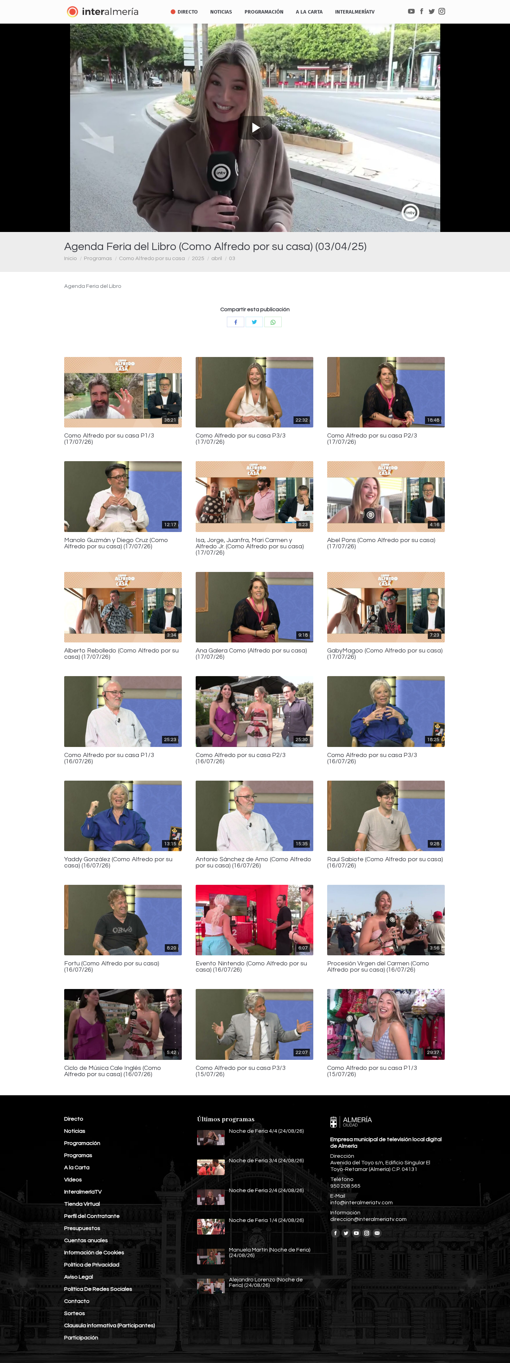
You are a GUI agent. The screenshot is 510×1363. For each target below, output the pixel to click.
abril (216, 258)
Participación (81, 1337)
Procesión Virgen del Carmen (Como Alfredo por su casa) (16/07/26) (378, 967)
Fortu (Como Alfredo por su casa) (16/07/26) (111, 967)
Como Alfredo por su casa (152, 258)
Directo (73, 1119)
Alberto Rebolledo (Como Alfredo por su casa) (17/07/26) (121, 654)
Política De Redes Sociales (98, 1289)
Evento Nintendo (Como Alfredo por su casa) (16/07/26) (251, 967)
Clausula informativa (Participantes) (109, 1325)
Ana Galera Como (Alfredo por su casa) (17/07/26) (251, 654)
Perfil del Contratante (92, 1216)
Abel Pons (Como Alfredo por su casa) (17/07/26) (381, 543)
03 (232, 258)
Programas (98, 258)
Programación (82, 1143)
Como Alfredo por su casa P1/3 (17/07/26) (109, 439)
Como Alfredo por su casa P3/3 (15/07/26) (241, 1071)
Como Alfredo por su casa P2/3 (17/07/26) (372, 439)
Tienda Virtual (82, 1204)
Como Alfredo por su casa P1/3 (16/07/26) (109, 758)
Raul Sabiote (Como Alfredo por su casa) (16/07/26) (385, 862)
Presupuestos (82, 1228)
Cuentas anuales (86, 1240)
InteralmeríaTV (83, 1192)
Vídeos (73, 1179)
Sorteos (74, 1313)
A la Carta (77, 1167)
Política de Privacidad (91, 1265)
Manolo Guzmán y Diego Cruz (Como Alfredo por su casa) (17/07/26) (116, 543)
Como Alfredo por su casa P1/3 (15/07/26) (372, 1071)
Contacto (77, 1301)
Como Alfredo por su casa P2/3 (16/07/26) (241, 758)
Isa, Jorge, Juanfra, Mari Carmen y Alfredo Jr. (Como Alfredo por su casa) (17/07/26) (250, 546)
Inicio (70, 258)
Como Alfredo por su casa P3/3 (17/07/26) (241, 439)
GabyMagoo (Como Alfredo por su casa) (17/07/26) (385, 654)
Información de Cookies (94, 1252)
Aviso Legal (78, 1277)
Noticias (74, 1131)
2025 (198, 258)
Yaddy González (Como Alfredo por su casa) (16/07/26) (118, 862)
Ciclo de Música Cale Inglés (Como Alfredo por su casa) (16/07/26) (112, 1071)
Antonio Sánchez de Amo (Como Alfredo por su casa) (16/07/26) (254, 862)
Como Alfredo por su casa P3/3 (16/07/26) (372, 758)
